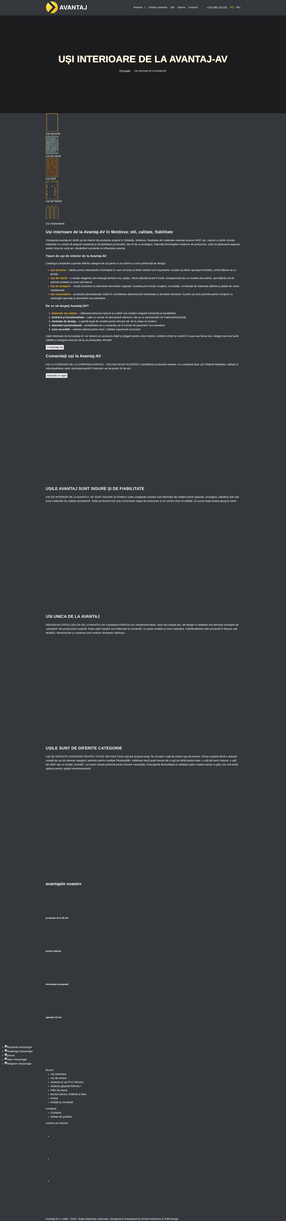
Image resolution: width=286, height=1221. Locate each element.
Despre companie (158, 7)
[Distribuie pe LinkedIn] (114, 1205)
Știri (172, 7)
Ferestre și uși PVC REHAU (67, 1082)
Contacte (193, 7)
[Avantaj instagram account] (72, 1158)
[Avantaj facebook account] (72, 1136)
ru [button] (238, 7)
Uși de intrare (58, 1078)
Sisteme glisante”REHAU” (65, 1086)
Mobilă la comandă (61, 1102)
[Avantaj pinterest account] (72, 1180)
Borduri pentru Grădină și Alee (68, 1094)
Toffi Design (171, 1218)
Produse (137, 7)
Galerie (181, 7)
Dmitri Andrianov (151, 1218)
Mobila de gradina (61, 1116)
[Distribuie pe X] (159, 1205)
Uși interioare (58, 1074)
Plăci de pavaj (58, 1090)
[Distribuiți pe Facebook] (68, 1205)
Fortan (54, 1098)
